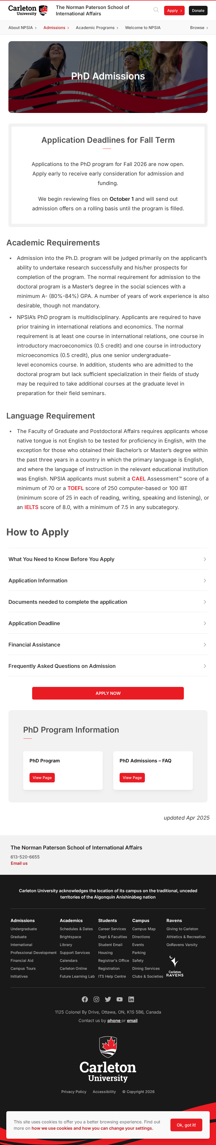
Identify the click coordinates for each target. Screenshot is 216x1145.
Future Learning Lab (77, 976)
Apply (172, 10)
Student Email (110, 944)
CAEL (139, 479)
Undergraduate (24, 929)
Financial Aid (22, 960)
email (132, 1020)
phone (114, 1020)
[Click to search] (156, 10)
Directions (141, 936)
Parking (139, 952)
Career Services (112, 929)
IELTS (31, 507)
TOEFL (75, 488)
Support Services (75, 952)
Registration (109, 968)
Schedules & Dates (76, 929)
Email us (19, 863)
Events (138, 944)
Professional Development (34, 952)
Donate (198, 10)
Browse (197, 27)
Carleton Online (73, 968)
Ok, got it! (186, 1125)
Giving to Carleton (182, 929)
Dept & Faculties (112, 936)
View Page (42, 777)
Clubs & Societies (147, 976)
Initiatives (19, 976)
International (21, 944)
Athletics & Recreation (185, 936)
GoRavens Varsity (182, 944)
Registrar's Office (113, 960)
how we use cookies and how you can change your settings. (92, 1128)
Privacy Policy (73, 1091)
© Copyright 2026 (138, 1091)
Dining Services (146, 968)
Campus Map (144, 929)
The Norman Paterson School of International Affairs (92, 10)
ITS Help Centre (112, 976)
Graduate (19, 936)
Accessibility (104, 1091)
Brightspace (70, 936)
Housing (105, 952)
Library (66, 944)
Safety (138, 960)
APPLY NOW (108, 693)
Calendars (69, 960)
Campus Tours (23, 968)
